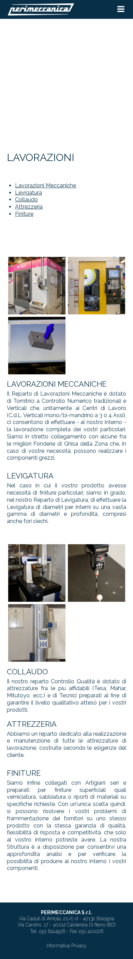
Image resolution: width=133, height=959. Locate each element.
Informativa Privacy (66, 945)
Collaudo (26, 199)
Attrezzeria (29, 206)
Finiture (24, 214)
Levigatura (28, 192)
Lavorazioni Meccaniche (45, 185)
